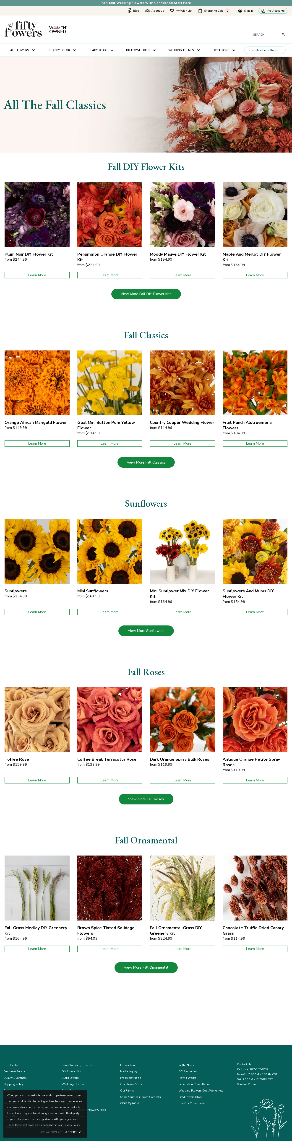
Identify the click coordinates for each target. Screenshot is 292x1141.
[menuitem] (133, 11)
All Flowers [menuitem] (19, 50)
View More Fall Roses (146, 799)
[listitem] (37, 230)
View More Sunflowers (146, 630)
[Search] (283, 34)
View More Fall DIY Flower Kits (146, 293)
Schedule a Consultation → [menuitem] (265, 50)
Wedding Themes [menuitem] (181, 50)
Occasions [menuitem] (221, 50)
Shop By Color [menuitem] (59, 50)
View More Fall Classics (146, 462)
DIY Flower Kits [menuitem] (138, 50)
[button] (215, 11)
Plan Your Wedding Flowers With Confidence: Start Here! (146, 3)
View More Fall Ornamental (146, 967)
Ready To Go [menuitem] (98, 50)
